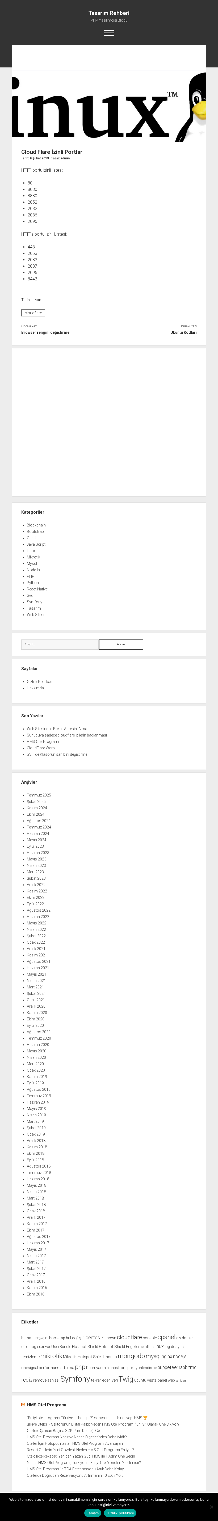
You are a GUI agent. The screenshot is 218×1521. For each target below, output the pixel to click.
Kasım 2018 (37, 1147)
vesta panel (157, 1380)
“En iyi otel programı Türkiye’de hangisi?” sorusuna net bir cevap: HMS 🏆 (87, 1418)
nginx (167, 1356)
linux (159, 1346)
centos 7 (95, 1337)
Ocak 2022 (36, 942)
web (171, 1380)
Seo (30, 595)
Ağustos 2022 (39, 910)
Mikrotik (33, 557)
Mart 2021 (35, 987)
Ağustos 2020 (39, 1032)
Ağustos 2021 (39, 961)
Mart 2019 (35, 1121)
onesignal (29, 1367)
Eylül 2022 (35, 904)
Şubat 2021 (36, 993)
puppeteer (168, 1367)
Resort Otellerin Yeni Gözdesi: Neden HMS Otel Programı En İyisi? (80, 1450)
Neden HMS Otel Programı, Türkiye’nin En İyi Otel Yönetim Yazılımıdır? (84, 1462)
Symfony (34, 602)
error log (28, 1346)
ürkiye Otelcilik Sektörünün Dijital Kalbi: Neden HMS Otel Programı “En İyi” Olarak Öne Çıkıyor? (103, 1424)
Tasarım (34, 608)
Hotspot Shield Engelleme (121, 1346)
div (178, 1337)
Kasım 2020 (37, 1013)
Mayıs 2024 (36, 840)
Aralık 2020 (36, 1006)
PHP (30, 576)
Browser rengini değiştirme (45, 332)
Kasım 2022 (37, 891)
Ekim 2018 (35, 1153)
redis (26, 1380)
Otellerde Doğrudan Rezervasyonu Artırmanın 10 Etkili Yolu (75, 1475)
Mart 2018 (35, 1198)
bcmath (28, 1337)
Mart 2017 (35, 1262)
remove (40, 1380)
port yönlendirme (142, 1367)
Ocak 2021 (36, 1000)
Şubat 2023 (36, 878)
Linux (36, 300)
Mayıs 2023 (36, 859)
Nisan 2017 (36, 1256)
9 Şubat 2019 (39, 158)
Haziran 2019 (38, 1102)
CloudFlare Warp (41, 748)
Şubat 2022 (36, 936)
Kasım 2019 (37, 1077)
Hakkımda (35, 688)
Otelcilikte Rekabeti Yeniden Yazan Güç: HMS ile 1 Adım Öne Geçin (81, 1456)
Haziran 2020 (38, 1045)
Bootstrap (35, 531)
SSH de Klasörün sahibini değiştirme (57, 754)
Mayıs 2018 (36, 1185)
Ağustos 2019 (39, 1089)
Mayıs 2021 (36, 974)
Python (33, 583)
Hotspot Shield (85, 1346)
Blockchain (36, 525)
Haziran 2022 (38, 917)
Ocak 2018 (36, 1211)
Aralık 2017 (36, 1217)
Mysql (32, 563)
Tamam (93, 1513)
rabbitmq (187, 1367)
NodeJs (33, 570)
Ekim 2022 (35, 897)
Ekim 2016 (35, 1294)
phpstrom (118, 1367)
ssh (50, 1380)
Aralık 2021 (36, 949)
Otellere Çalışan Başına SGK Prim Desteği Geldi (65, 1431)
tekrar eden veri (104, 1380)
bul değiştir (75, 1337)
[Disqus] (109, 421)
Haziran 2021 (38, 968)
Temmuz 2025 (39, 795)
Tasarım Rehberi (109, 13)
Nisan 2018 (36, 1192)
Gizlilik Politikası (40, 681)
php (80, 1367)
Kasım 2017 (37, 1224)
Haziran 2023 (38, 853)
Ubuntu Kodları (183, 332)
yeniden (181, 1380)
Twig (126, 1379)
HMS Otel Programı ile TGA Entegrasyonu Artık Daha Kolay (75, 1469)
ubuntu (140, 1380)
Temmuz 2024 (39, 827)
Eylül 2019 (35, 1083)
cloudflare (33, 313)
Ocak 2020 (36, 1070)
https (149, 1346)
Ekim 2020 (35, 1019)
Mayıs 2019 (36, 1108)
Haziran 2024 (38, 833)
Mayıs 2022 (36, 923)
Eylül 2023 (35, 846)
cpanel (166, 1337)
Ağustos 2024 (39, 821)
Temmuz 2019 (39, 1096)
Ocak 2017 (36, 1275)
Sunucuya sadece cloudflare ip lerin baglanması (67, 735)
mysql (153, 1356)
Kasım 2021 (37, 955)
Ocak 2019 (36, 1134)
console (150, 1337)
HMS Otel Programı (43, 741)
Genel (31, 538)
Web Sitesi (35, 615)
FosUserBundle (58, 1346)
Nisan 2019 (36, 1115)
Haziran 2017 (38, 1243)
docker (188, 1337)
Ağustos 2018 (39, 1166)
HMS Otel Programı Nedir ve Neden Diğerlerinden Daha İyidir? (77, 1437)
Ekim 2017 (35, 1230)
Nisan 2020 (36, 1057)
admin (65, 158)
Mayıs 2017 (36, 1249)
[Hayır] (211, 1507)
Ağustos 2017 (39, 1236)
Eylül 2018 (35, 1160)
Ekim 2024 (35, 814)
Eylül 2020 (35, 1025)
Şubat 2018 (36, 1204)
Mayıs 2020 (36, 1051)
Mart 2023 (35, 872)
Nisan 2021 (36, 981)
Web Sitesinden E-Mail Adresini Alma (57, 729)
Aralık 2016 (36, 1281)
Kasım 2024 (37, 808)
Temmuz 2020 (39, 1038)
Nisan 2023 (36, 865)
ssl (57, 1380)
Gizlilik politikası (120, 1513)
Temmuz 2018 (39, 1172)
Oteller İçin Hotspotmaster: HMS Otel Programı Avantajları (75, 1443)
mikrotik (51, 1356)
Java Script (36, 544)
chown (110, 1337)
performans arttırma (56, 1367)
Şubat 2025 (36, 801)
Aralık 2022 (36, 885)
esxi (40, 1346)
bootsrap (57, 1337)
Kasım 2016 (37, 1288)
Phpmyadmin (97, 1367)
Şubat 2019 (36, 1128)
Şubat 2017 (36, 1268)
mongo (110, 1356)
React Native (37, 589)
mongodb (131, 1356)
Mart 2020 (35, 1064)
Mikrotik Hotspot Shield (83, 1356)
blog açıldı (41, 1338)
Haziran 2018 (38, 1179)
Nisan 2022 (36, 929)
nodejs (180, 1356)
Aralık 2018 (36, 1140)
